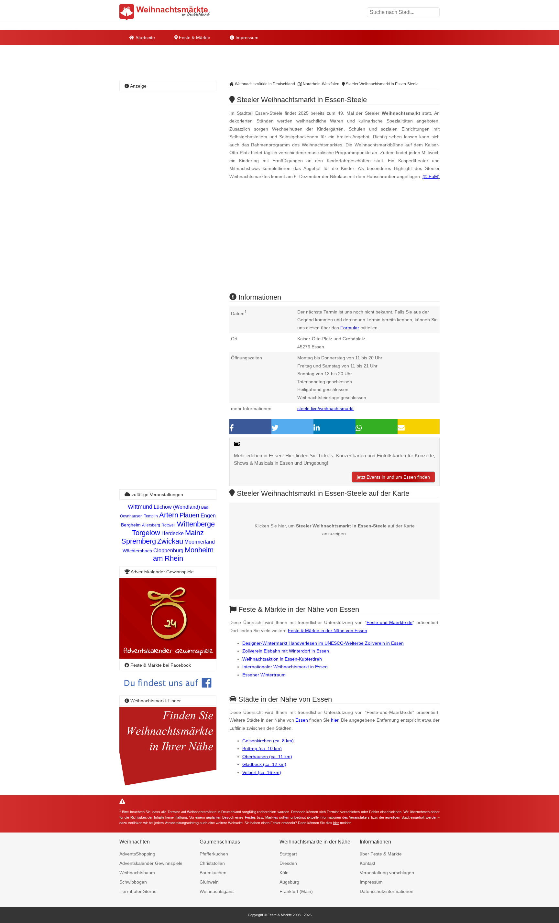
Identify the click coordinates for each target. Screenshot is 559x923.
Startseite (144, 37)
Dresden (288, 863)
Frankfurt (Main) (296, 891)
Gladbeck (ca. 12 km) (264, 764)
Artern (168, 515)
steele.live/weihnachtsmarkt (325, 408)
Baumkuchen (213, 872)
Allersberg (151, 525)
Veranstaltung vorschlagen (387, 872)
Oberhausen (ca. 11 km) (267, 756)
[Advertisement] (334, 242)
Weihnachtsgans (217, 891)
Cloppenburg (168, 550)
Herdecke (172, 533)
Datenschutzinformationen (386, 891)
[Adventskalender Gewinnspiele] (167, 657)
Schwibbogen (133, 882)
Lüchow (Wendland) (177, 507)
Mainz (194, 533)
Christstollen (212, 863)
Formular (349, 327)
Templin (151, 516)
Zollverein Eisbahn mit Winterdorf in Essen (285, 650)
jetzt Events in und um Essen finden (393, 477)
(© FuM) (431, 176)
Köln (284, 872)
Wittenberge (196, 524)
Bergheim (131, 524)
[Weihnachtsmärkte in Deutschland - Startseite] (164, 12)
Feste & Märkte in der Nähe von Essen (327, 630)
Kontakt (367, 863)
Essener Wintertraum (264, 674)
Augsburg (289, 882)
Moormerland (199, 542)
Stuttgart (288, 853)
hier (334, 720)
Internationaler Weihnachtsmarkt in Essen (285, 666)
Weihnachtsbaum (137, 872)
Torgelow (146, 533)
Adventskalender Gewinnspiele (150, 863)
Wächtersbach (137, 550)
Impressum (246, 37)
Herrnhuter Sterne (138, 891)
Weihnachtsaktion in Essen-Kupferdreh (282, 659)
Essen (301, 720)
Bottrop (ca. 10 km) (262, 748)
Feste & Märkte (194, 37)
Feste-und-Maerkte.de (389, 622)
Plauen (189, 515)
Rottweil (168, 525)
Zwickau (170, 541)
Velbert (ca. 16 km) (261, 772)
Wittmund (140, 507)
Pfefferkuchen (214, 853)
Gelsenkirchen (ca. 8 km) (268, 740)
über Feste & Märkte (381, 853)
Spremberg (138, 541)
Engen (208, 515)
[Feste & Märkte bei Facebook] (167, 692)
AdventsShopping (137, 853)
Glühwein (209, 882)
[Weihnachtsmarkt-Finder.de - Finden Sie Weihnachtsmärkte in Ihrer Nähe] (167, 786)
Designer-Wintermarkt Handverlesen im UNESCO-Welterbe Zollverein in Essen (323, 643)
